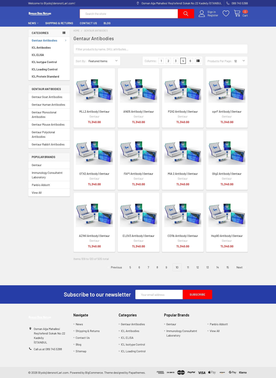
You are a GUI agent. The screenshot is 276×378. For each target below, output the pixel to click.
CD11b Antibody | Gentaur (183, 235)
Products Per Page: (219, 61)
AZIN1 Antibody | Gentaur (94, 235)
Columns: (151, 60)
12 (197, 267)
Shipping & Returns (59, 23)
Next (239, 267)
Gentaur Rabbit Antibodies (48, 144)
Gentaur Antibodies (44, 40)
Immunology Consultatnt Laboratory (47, 175)
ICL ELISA (38, 54)
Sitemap (81, 351)
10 (177, 267)
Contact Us (88, 23)
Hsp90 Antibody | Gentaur (227, 235)
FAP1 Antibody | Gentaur (138, 173)
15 (227, 267)
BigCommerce (94, 372)
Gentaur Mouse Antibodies (48, 124)
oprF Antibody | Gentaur (226, 111)
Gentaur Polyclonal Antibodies (43, 134)
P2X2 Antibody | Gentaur (183, 111)
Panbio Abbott (41, 185)
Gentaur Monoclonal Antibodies (44, 114)
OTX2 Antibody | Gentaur (94, 173)
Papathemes (137, 372)
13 (207, 267)
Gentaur (36, 165)
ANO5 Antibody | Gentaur (138, 111)
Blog (107, 23)
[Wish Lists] (228, 13)
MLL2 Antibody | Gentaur (94, 111)
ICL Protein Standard (45, 76)
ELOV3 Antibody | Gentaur (138, 235)
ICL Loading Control (44, 69)
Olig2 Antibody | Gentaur (226, 173)
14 (217, 267)
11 (188, 267)
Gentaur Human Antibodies (48, 104)
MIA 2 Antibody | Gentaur (183, 173)
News (32, 23)
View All (36, 192)
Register (212, 15)
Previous (116, 267)
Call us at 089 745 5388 (48, 349)
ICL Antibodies (41, 47)
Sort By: (81, 61)
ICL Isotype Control (44, 62)
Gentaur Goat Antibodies (47, 97)
